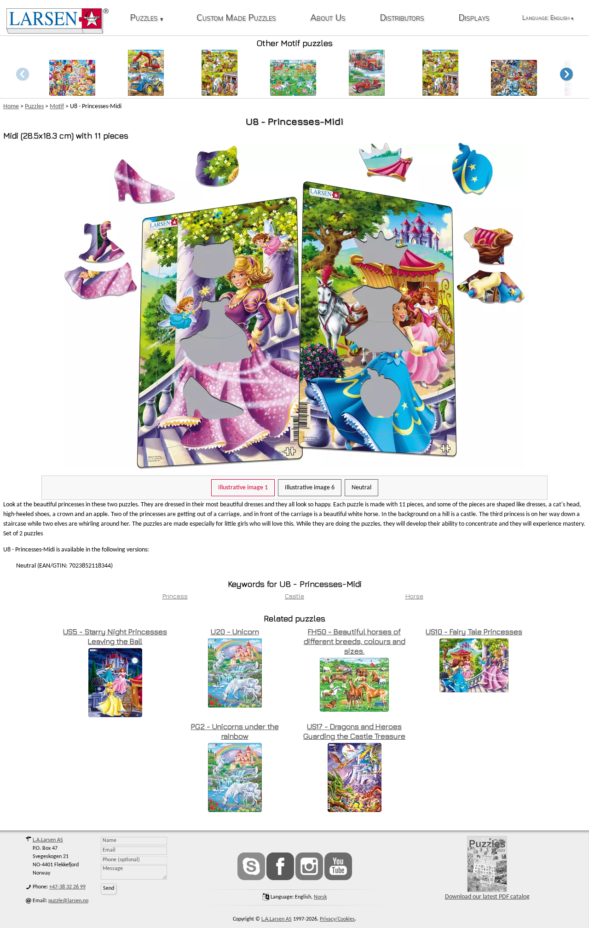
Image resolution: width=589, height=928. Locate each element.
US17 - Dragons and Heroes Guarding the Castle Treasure (354, 731)
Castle (294, 596)
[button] (566, 74)
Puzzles (146, 18)
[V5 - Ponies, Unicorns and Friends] (293, 93)
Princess (175, 596)
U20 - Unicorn (235, 631)
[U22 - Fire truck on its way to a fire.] (367, 93)
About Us (328, 18)
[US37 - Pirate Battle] (514, 93)
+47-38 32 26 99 (67, 887)
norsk (320, 897)
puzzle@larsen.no (68, 901)
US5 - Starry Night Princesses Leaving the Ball (115, 636)
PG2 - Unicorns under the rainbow (235, 731)
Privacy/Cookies (337, 919)
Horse (414, 596)
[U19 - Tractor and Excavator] (146, 93)
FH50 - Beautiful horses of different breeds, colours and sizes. (354, 641)
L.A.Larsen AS (48, 840)
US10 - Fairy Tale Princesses (474, 631)
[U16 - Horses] (440, 93)
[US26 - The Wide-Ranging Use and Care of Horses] (219, 93)
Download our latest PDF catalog (487, 897)
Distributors (402, 18)
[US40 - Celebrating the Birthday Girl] (72, 93)
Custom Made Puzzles (236, 18)
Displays (474, 18)
